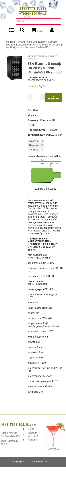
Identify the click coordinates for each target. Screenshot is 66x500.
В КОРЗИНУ (54, 97)
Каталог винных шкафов (31, 42)
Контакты (33, 439)
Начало (10, 42)
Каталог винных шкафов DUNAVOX (31, 43)
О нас (31, 429)
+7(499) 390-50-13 (33, 13)
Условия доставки (33, 434)
